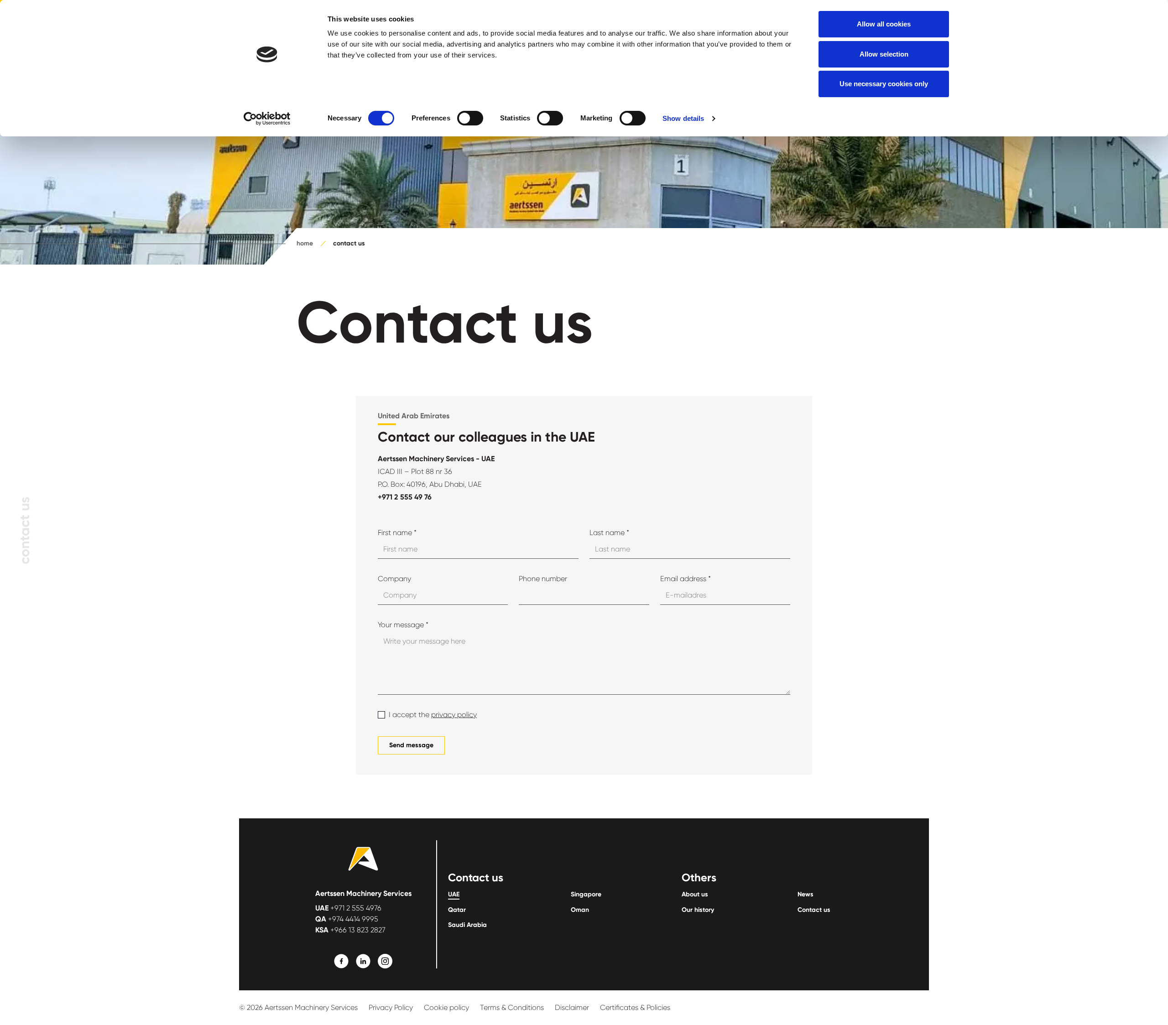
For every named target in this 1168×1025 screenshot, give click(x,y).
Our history (698, 910)
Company (394, 578)
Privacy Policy (391, 1007)
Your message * (403, 624)
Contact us (814, 910)
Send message (411, 745)
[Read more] (341, 961)
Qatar (457, 910)
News (805, 894)
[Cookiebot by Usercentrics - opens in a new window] (267, 118)
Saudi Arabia (467, 925)
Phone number (543, 578)
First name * (397, 532)
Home (305, 243)
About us (695, 894)
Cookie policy (446, 1007)
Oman (580, 910)
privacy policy (454, 714)
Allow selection (884, 54)
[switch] (470, 118)
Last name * (609, 532)
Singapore (586, 894)
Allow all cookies (884, 24)
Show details (683, 118)
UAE (453, 894)
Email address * (685, 578)
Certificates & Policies (635, 1007)
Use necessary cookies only (884, 84)
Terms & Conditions (512, 1007)
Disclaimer (572, 1007)
